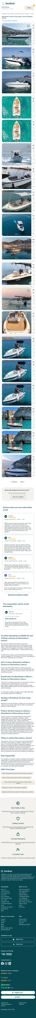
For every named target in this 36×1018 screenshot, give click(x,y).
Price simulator (5, 896)
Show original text (10, 618)
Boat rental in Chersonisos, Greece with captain (16, 777)
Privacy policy (22, 1002)
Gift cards (4, 900)
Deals (20, 905)
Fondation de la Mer (6, 907)
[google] (4, 978)
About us (3, 889)
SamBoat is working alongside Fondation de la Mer (17, 763)
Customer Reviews (6, 903)
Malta (2, 926)
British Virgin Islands (7, 928)
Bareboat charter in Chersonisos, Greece (14, 787)
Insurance (4, 894)
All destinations (5, 929)
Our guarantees (5, 893)
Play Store (19, 944)
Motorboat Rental (24, 889)
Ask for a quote (18, 497)
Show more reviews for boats (18, 595)
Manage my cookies (24, 924)
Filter (31, 7)
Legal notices (4, 1002)
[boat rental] (8, 3)
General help (22, 919)
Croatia (3, 919)
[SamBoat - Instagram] (6, 963)
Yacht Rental (22, 893)
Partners (21, 1004)
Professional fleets (6, 898)
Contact (21, 922)
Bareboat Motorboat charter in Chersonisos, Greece (17, 792)
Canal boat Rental (24, 900)
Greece (3, 921)
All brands (22, 907)
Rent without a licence (25, 901)
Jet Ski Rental (23, 898)
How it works (23, 921)
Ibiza (2, 924)
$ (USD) (17, 997)
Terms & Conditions (6, 1004)
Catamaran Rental (24, 896)
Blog (2, 910)
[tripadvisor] (6, 985)
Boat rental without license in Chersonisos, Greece (17, 773)
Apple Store (19, 939)
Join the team (5, 891)
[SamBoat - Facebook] (2, 963)
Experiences (4, 909)
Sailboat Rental (23, 894)
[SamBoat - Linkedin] (9, 963)
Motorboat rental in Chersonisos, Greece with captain (18, 782)
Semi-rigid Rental (24, 891)
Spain (2, 922)
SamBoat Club (5, 901)
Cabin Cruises (23, 903)
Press (2, 905)
